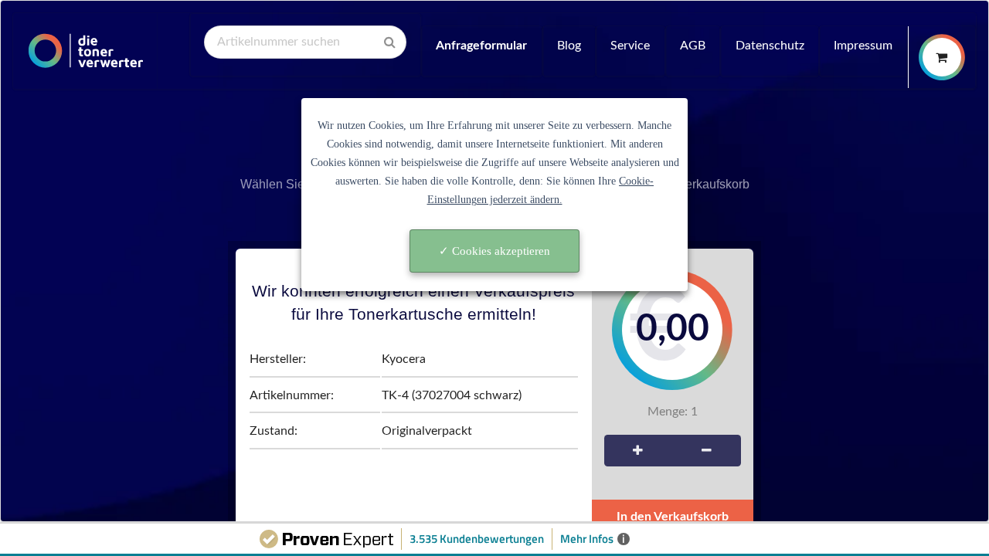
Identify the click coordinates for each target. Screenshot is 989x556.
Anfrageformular (481, 45)
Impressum (863, 45)
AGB (692, 45)
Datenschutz (770, 45)
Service (630, 45)
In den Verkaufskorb (673, 516)
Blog (569, 45)
